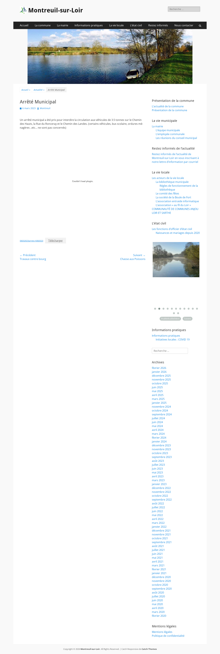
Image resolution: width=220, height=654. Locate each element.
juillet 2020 (158, 596)
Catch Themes (149, 649)
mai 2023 (157, 472)
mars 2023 (158, 480)
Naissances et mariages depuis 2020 (178, 233)
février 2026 (159, 368)
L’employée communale (170, 134)
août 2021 (158, 546)
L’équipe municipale (168, 130)
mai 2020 (157, 604)
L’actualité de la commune (168, 106)
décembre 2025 (161, 375)
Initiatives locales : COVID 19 (173, 339)
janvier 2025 (159, 403)
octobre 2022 (160, 495)
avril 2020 (157, 608)
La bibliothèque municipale (172, 182)
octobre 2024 (160, 410)
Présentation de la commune (169, 110)
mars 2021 (158, 565)
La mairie (62, 25)
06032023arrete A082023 (31, 240)
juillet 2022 (158, 507)
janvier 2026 (159, 372)
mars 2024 (158, 434)
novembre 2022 (161, 492)
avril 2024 (157, 430)
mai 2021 (157, 557)
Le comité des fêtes (167, 193)
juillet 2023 (158, 464)
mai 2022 (157, 515)
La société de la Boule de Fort (173, 197)
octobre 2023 (160, 453)
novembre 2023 (161, 449)
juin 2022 (157, 511)
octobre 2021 (160, 538)
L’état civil (136, 25)
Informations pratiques (89, 25)
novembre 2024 (161, 406)
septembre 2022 (162, 499)
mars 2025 (158, 399)
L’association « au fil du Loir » (173, 205)
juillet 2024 (158, 418)
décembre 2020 (161, 577)
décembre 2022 (161, 488)
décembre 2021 (161, 530)
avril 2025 (157, 395)
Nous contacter (183, 25)
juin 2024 (157, 422)
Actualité (39, 89)
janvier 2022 (159, 526)
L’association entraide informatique (177, 201)
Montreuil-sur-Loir (55, 10)
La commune (43, 25)
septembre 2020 (162, 588)
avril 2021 (157, 561)
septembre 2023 (162, 457)
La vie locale (116, 25)
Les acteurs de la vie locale (168, 178)
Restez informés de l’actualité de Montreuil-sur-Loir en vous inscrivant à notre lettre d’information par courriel (175, 158)
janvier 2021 (159, 573)
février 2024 (159, 437)
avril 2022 (157, 519)
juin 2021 (157, 554)
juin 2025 (157, 387)
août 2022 (158, 503)
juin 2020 (157, 600)
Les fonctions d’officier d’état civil (172, 229)
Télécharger (55, 240)
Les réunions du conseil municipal (176, 138)
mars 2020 (158, 612)
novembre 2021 (161, 534)
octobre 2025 (160, 383)
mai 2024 (157, 426)
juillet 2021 (158, 550)
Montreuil (45, 108)
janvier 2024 (159, 441)
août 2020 (158, 592)
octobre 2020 (160, 585)
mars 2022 (158, 523)
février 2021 (159, 569)
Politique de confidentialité (168, 636)
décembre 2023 (161, 445)
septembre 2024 (162, 414)
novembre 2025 (161, 379)
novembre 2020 (161, 581)
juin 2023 (157, 468)
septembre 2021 (162, 542)
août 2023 (158, 461)
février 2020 (159, 616)
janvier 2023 (159, 484)
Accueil (24, 25)
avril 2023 (157, 476)
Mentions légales (162, 632)
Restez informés (158, 25)
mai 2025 (157, 391)
